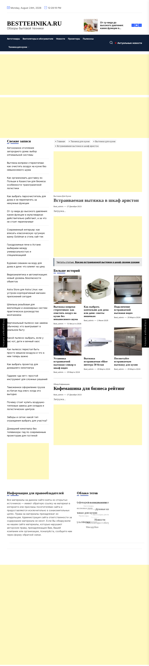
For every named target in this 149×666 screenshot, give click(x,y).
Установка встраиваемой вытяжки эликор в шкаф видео (65, 363)
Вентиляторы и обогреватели (38, 38)
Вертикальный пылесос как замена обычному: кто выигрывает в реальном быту (27, 326)
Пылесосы (88, 38)
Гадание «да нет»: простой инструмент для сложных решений (27, 377)
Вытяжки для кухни (62, 196)
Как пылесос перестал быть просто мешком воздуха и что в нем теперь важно (25, 353)
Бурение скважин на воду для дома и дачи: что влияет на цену (26, 265)
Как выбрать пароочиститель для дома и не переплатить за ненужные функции (26, 200)
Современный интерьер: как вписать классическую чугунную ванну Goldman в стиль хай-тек (26, 233)
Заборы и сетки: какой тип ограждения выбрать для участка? (27, 419)
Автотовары (13, 38)
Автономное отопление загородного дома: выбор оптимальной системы (22, 151)
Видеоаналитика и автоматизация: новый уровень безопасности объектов (27, 278)
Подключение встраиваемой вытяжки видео (123, 309)
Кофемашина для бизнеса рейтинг (89, 388)
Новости (60, 38)
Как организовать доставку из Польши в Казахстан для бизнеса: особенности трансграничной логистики (26, 183)
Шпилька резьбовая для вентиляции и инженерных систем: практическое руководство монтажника (27, 309)
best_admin (58, 206)
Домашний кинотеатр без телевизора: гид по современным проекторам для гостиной (26, 432)
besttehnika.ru (34, 23)
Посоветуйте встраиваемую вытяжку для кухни (126, 361)
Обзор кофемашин (62, 384)
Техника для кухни (17, 47)
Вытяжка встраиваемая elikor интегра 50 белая (96, 361)
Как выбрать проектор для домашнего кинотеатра (22, 366)
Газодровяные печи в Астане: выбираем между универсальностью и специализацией (24, 249)
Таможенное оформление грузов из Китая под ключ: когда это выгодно (26, 391)
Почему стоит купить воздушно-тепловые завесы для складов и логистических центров (26, 406)
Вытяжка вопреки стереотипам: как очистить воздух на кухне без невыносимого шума (66, 313)
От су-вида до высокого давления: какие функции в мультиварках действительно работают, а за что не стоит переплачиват (27, 216)
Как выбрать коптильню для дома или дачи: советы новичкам (96, 311)
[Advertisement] (74, 74)
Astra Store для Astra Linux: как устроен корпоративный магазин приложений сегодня (26, 293)
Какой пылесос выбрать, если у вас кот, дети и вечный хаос (25, 339)
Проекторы (74, 38)
